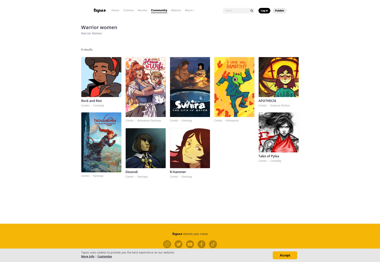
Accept (285, 255)
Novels (142, 10)
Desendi (131, 172)
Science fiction (280, 105)
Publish (279, 10)
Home (115, 10)
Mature (176, 10)
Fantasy (187, 120)
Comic (85, 105)
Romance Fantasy (149, 120)
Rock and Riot (91, 101)
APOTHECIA (267, 101)
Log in (264, 10)
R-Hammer (178, 172)
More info (87, 256)
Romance (232, 120)
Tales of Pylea (268, 156)
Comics (128, 10)
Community (159, 10)
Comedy (98, 105)
